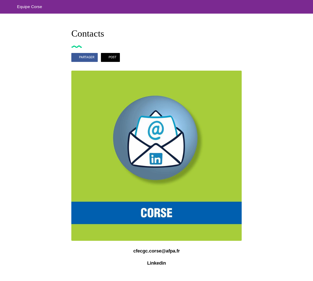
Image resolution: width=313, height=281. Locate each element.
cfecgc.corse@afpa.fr (156, 251)
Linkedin (156, 263)
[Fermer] (8, 6)
